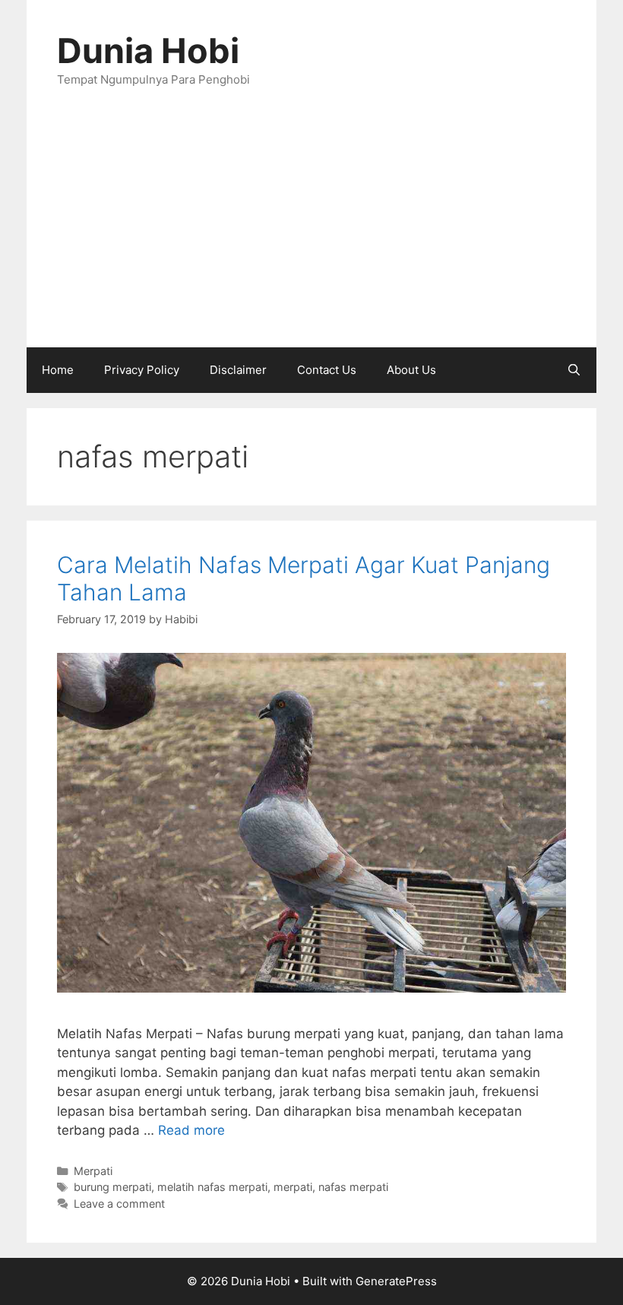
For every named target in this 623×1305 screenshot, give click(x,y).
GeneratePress (396, 1281)
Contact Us (326, 370)
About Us (411, 370)
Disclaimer (238, 370)
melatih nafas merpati (212, 1186)
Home (58, 370)
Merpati (93, 1170)
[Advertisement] (311, 233)
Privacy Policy (141, 370)
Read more (191, 1130)
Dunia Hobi (148, 50)
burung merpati (112, 1186)
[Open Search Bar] (574, 370)
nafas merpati (353, 1186)
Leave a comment (119, 1203)
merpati (293, 1186)
